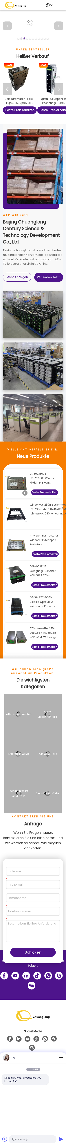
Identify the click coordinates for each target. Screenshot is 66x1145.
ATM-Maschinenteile (47, 714)
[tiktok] (36, 1039)
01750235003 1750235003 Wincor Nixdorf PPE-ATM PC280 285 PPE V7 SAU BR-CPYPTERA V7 (44, 478)
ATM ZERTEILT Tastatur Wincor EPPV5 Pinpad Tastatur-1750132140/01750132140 (44, 540)
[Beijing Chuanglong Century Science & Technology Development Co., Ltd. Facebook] (10, 1039)
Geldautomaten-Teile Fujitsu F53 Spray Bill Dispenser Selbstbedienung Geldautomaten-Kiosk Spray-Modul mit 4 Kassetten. (18, 101)
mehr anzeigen (17, 277)
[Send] (61, 1139)
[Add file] (4, 1139)
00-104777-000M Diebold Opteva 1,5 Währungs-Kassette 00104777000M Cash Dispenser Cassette (43, 602)
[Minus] (61, 1057)
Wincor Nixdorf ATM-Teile (19, 793)
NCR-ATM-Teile (47, 754)
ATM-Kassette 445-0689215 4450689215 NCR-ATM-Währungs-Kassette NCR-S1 (44, 632)
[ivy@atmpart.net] (58, 975)
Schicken (33, 952)
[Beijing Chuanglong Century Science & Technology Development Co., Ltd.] (15, 5)
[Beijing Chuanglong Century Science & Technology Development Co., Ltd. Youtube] (27, 1039)
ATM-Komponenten (19, 714)
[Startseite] (33, 1020)
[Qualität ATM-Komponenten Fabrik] (33, 40)
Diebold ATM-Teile (47, 793)
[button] (18, 38)
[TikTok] (36, 975)
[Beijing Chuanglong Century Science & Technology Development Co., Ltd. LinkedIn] (25, 975)
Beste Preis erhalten (19, 110)
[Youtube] (14, 975)
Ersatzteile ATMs (18, 754)
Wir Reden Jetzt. (48, 277)
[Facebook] (3, 975)
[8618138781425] (47, 975)
